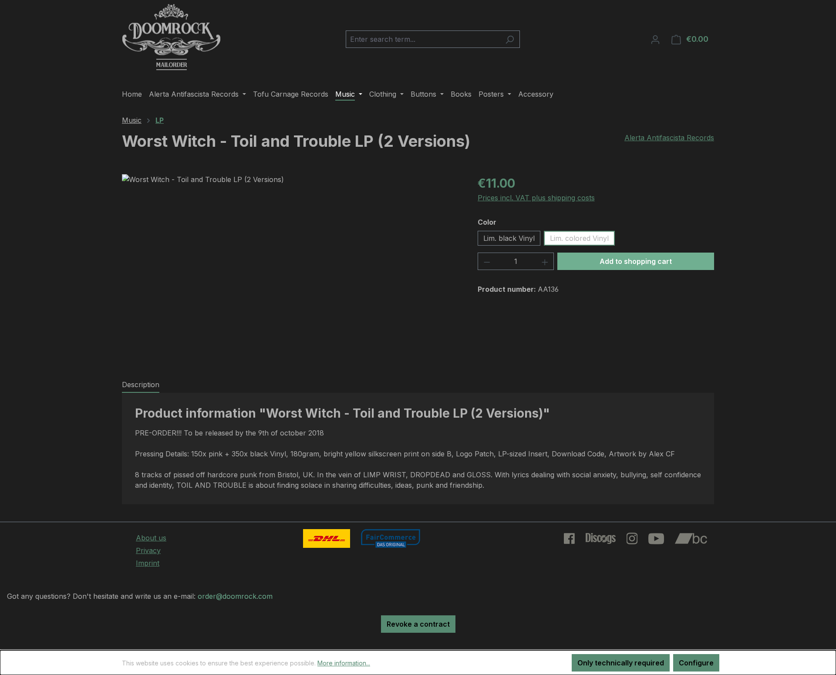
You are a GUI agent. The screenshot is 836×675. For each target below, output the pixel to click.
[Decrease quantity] (487, 261)
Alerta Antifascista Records (669, 137)
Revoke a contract (418, 624)
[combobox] (423, 39)
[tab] (140, 385)
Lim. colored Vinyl (579, 238)
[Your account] (655, 39)
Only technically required (620, 662)
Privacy (148, 550)
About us (151, 537)
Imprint (147, 563)
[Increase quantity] (545, 261)
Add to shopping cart (636, 261)
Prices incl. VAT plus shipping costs (536, 197)
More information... (343, 663)
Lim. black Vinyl (509, 238)
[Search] (509, 39)
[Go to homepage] (171, 37)
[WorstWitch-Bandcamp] (291, 267)
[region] (291, 267)
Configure (696, 662)
